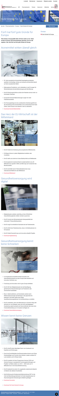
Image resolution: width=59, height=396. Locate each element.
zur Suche (52, 26)
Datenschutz (20, 393)
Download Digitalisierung (10, 235)
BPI (19, 7)
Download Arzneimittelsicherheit (12, 109)
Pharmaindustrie (25, 7)
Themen (33, 7)
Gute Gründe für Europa (48, 34)
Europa (17, 26)
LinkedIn (26, 1)
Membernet (32, 1)
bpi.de (2, 26)
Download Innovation (9, 380)
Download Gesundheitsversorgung (12, 310)
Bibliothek (46, 7)
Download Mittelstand (9, 173)
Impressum (39, 1)
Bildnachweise (26, 393)
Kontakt (55, 1)
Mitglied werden (48, 1)
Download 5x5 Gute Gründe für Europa (14, 385)
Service (52, 7)
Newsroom (39, 7)
